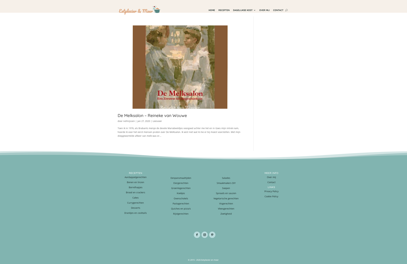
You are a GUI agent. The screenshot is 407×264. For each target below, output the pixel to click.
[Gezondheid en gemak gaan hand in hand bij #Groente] (160, 246)
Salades (226, 177)
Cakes (135, 197)
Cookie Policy (271, 196)
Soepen (226, 188)
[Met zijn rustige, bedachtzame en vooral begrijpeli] (132, 246)
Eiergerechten (180, 183)
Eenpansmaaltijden (181, 177)
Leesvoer (157, 121)
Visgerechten (226, 203)
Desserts (135, 207)
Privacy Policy (271, 191)
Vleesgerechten (226, 208)
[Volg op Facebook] (197, 235)
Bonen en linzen (135, 182)
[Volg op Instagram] (204, 235)
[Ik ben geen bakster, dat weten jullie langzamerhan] (218, 246)
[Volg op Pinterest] (212, 235)
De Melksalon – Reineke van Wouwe (152, 115)
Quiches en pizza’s (181, 208)
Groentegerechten (181, 188)
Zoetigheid (226, 213)
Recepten (224, 10)
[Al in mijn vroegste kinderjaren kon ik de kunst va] (275, 246)
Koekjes (181, 193)
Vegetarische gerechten (226, 198)
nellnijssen (129, 121)
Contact (278, 10)
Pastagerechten (181, 203)
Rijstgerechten (181, 213)
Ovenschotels (181, 198)
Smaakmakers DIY (226, 183)
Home (212, 10)
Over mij (264, 10)
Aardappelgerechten (136, 177)
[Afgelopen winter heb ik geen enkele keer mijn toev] (189, 246)
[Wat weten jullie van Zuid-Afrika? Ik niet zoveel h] (246, 246)
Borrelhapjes (135, 187)
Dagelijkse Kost (243, 10)
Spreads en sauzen (226, 193)
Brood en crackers (135, 192)
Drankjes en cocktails (135, 212)
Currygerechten (135, 202)
